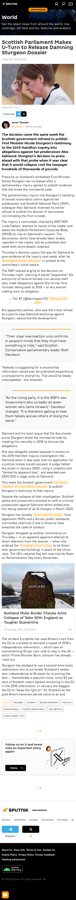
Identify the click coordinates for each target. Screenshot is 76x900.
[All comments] (5, 894)
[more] (70, 629)
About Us (7, 849)
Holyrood (66, 702)
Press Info (19, 849)
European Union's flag (35, 545)
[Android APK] (13, 869)
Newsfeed (18, 702)
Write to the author (33, 126)
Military (62, 819)
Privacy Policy (26, 854)
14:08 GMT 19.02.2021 (14, 59)
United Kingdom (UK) (13, 715)
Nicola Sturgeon (11, 709)
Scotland (31, 702)
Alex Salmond (55, 709)
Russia (33, 819)
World (6, 702)
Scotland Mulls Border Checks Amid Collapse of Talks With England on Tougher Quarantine (35, 617)
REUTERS (8, 107)
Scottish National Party (34, 709)
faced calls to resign (48, 515)
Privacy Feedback (45, 854)
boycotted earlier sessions (21, 261)
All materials (17, 126)
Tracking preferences (13, 859)
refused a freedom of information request (35, 484)
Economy (47, 819)
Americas (20, 819)
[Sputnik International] (10, 5)
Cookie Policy (9, 854)
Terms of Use (33, 849)
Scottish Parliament (49, 702)
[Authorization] (56, 3)
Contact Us (49, 849)
